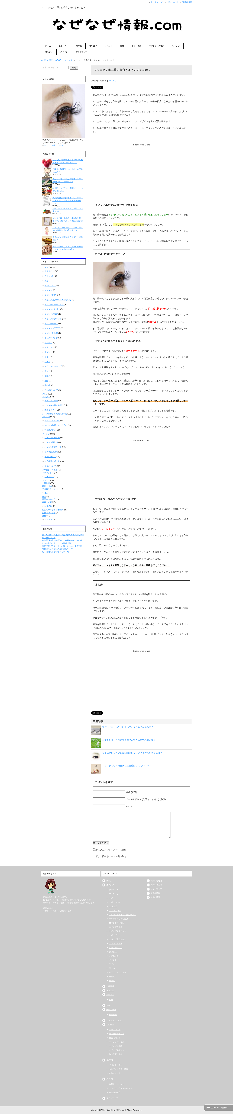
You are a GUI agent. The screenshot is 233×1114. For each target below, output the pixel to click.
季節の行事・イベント (51, 489)
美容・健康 (136, 46)
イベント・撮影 (51, 400)
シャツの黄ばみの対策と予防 (54, 414)
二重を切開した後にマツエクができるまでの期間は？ (128, 740)
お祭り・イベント (52, 420)
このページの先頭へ (219, 1108)
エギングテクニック (53, 319)
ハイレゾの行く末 (52, 438)
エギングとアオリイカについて (58, 300)
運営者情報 (48, 908)
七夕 (46, 493)
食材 (122, 46)
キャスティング (51, 338)
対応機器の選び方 (52, 461)
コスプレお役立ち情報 (54, 405)
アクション (49, 276)
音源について (50, 466)
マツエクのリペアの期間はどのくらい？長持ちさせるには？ (132, 752)
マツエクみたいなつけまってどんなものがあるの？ (127, 727)
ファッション (48, 473)
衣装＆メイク (50, 410)
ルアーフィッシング (53, 366)
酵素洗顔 (48, 506)
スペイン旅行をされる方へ (56, 425)
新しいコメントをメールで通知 (110, 849)
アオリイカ (49, 271)
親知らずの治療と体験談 (52, 510)
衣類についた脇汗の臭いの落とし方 (57, 549)
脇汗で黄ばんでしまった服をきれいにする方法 (62, 546)
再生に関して (50, 457)
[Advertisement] (141, 168)
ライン (47, 357)
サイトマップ (81, 52)
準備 (46, 380)
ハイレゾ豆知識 (51, 442)
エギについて (50, 285)
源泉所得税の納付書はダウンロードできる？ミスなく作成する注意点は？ (67, 201)
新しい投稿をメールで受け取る (110, 856)
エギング (62, 46)
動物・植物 (47, 486)
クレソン (48, 519)
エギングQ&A (50, 295)
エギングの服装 (51, 314)
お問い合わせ (156, 881)
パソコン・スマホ (156, 46)
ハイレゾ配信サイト (53, 447)
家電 (44, 496)
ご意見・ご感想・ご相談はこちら (57, 911)
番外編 (47, 385)
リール (47, 361)
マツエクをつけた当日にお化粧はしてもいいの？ (126, 765)
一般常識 (78, 46)
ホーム (48, 46)
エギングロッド (51, 323)
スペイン (64, 52)
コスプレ (49, 52)
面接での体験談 (48, 513)
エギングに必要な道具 (54, 304)
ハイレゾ (176, 46)
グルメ (45, 394)
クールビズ (49, 476)
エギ (46, 281)
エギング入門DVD (52, 328)
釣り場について (51, 390)
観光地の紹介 (50, 430)
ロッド (47, 371)
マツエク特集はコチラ (53, 145)
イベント (108, 46)
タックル (48, 342)
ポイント (48, 352)
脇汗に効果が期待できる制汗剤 (55, 552)
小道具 (47, 376)
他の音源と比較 (51, 452)
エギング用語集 (51, 333)
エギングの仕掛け (52, 309)
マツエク (93, 46)
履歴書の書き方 (48, 499)
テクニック (49, 347)
